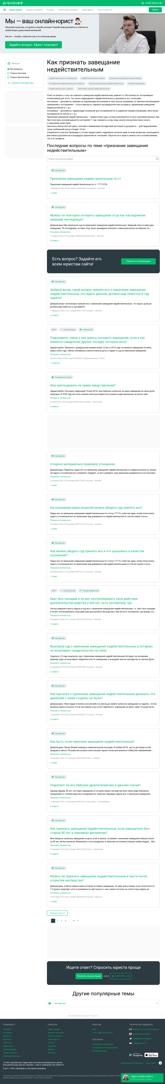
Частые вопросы (55, 1036)
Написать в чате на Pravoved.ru (146, 1029)
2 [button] (57, 921)
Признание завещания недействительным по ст (85, 178)
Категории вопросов (11, 1056)
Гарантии (52, 1046)
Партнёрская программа (102, 1044)
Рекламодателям (99, 1051)
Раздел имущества (91, 591)
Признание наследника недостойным (125, 78)
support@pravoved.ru (141, 1034)
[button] (78, 921)
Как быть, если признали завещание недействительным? (92, 741)
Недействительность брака (93, 78)
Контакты (7, 1039)
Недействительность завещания (62, 78)
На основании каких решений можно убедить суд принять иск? (96, 507)
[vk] (160, 1063)
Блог (94, 1029)
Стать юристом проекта (102, 1033)
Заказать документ (34, 10)
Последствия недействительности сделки (66, 84)
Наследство (60, 170)
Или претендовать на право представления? (83, 385)
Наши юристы (88, 10)
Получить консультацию (138, 261)
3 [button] (61, 921)
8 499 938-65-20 (153, 3)
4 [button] (65, 921)
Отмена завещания (136, 84)
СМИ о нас (7, 1043)
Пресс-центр (8, 1046)
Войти (155, 9)
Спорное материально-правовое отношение (82, 464)
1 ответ (53, 193)
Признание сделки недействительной (93, 89)
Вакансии (7, 1036)
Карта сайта (151, 1063)
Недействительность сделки (61, 89)
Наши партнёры (9, 1049)
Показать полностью (60, 232)
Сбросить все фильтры (22, 83)
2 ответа (54, 315)
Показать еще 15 (57, 913)
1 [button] (53, 921)
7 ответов (55, 363)
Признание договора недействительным (106, 84)
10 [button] (74, 921)
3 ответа (54, 624)
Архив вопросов (10, 1053)
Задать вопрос (15, 10)
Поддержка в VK (140, 1043)
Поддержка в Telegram (142, 1039)
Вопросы (50, 10)
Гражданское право (63, 377)
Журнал (51, 1049)
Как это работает (105, 10)
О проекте (7, 1029)
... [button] (69, 921)
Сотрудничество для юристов (104, 1048)
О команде (7, 1033)
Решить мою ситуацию (68, 10)
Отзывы (51, 1043)
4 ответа (54, 240)
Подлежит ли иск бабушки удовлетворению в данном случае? (95, 785)
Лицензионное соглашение (132, 1063)
